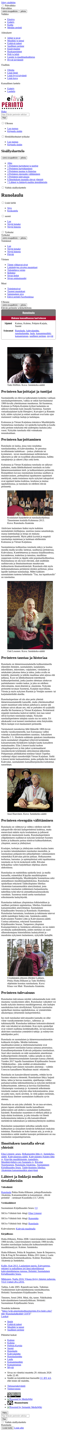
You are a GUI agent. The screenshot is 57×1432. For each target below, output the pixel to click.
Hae (4, 118)
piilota (23, 11)
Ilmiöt (10, 1321)
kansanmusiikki (43, 333)
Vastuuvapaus (14, 1388)
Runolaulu (20, 330)
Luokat (4, 1316)
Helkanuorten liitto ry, (32, 1154)
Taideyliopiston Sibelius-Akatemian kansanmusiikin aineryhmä (23, 1169)
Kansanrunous (14, 1364)
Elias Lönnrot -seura (11, 1154)
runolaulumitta (22, 333)
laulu (32, 333)
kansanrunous (21, 336)
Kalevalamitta (14, 1353)
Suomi (10, 1348)
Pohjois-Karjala (14, 1345)
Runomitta (33, 1218)
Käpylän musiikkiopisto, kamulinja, (21, 1159)
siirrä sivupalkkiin (10, 11)
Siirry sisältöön (8, 2)
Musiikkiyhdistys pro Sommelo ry (17, 1162)
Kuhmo (11, 1343)
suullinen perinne (37, 336)
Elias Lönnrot (34, 1213)
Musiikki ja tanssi (15, 1327)
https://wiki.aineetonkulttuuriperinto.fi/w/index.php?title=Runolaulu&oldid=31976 (26, 1312)
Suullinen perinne (15, 1329)
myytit (50, 336)
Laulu (10, 1359)
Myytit (10, 1367)
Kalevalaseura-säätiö (18, 1156)
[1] (36, 1208)
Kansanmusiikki (15, 1362)
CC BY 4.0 (45, 1378)
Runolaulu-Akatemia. (25, 1165)
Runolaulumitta (14, 1356)
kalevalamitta (32, 330)
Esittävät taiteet (14, 1324)
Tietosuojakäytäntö (16, 1386)
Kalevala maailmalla (25, 1228)
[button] (3, 5)
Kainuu (10, 1340)
